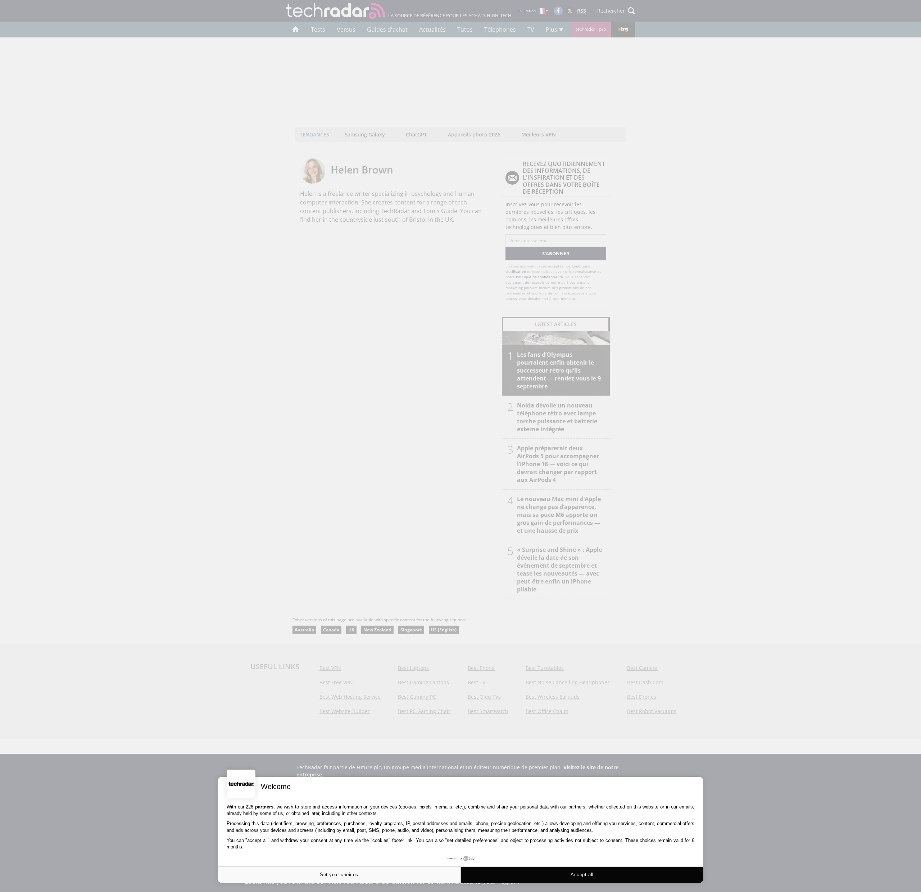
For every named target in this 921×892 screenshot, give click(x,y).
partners (264, 807)
